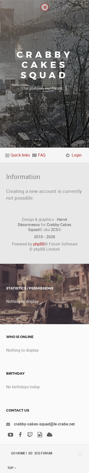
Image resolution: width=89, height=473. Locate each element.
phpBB (39, 244)
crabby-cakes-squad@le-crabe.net (44, 424)
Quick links (20, 155)
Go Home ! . (20, 453)
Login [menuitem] (77, 155)
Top (10, 468)
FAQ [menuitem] (41, 155)
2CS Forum (43, 453)
